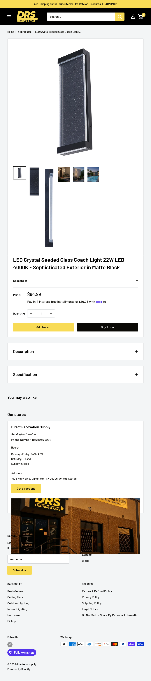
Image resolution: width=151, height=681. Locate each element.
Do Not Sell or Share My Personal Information (110, 615)
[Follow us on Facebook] (10, 644)
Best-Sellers (15, 591)
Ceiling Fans (15, 597)
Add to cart (43, 327)
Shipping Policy (92, 603)
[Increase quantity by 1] (51, 313)
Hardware (13, 615)
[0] (140, 16)
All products (24, 31)
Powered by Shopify (18, 669)
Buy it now (107, 327)
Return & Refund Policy (97, 591)
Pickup (11, 621)
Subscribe (19, 570)
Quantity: (19, 313)
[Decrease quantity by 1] (31, 313)
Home (10, 31)
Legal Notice (90, 609)
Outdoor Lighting (18, 603)
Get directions (26, 488)
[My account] (133, 17)
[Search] (119, 17)
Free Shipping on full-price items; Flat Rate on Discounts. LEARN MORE (75, 4)
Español (87, 554)
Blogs (85, 560)
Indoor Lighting (17, 609)
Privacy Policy (91, 597)
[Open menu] (9, 16)
